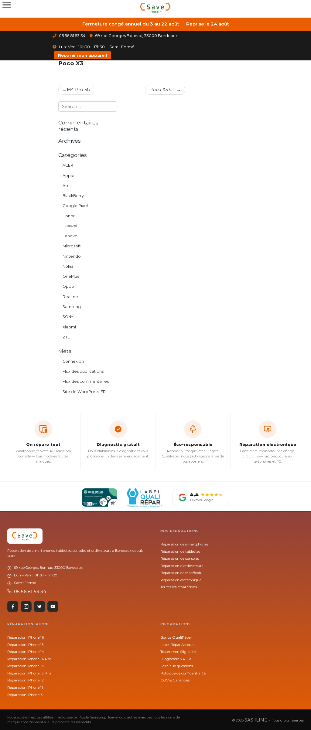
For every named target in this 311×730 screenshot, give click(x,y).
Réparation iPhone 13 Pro (29, 673)
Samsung (72, 306)
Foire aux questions (176, 666)
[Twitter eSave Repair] (39, 606)
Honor (69, 216)
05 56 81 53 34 (71, 35)
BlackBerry (73, 195)
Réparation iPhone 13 (25, 666)
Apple (68, 175)
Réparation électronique (180, 580)
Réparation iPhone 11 (25, 687)
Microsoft (72, 246)
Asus (67, 185)
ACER (68, 165)
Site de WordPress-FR (84, 391)
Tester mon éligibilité (178, 652)
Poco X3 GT (162, 89)
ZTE (66, 337)
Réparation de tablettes (180, 551)
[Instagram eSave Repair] (26, 606)
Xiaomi (69, 327)
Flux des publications (83, 371)
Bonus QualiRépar (176, 637)
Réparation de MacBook (180, 573)
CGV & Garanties (175, 680)
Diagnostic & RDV (175, 659)
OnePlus (71, 276)
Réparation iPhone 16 (25, 637)
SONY (68, 316)
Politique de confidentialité (183, 673)
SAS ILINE (255, 720)
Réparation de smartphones (184, 544)
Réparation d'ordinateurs (181, 566)
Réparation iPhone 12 (25, 680)
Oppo (68, 286)
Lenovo (70, 236)
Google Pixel (75, 205)
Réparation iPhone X (25, 695)
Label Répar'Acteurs (177, 645)
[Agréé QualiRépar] (145, 497)
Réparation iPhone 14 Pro (29, 659)
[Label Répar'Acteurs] (99, 497)
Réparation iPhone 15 (25, 645)
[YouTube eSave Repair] (52, 606)
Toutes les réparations (178, 587)
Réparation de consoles (179, 558)
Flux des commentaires (86, 381)
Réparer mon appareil (82, 55)
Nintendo (72, 256)
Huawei (70, 226)
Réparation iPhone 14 (25, 652)
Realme (70, 296)
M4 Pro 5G (78, 89)
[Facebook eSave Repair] (12, 606)
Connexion (73, 361)
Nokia (68, 266)
